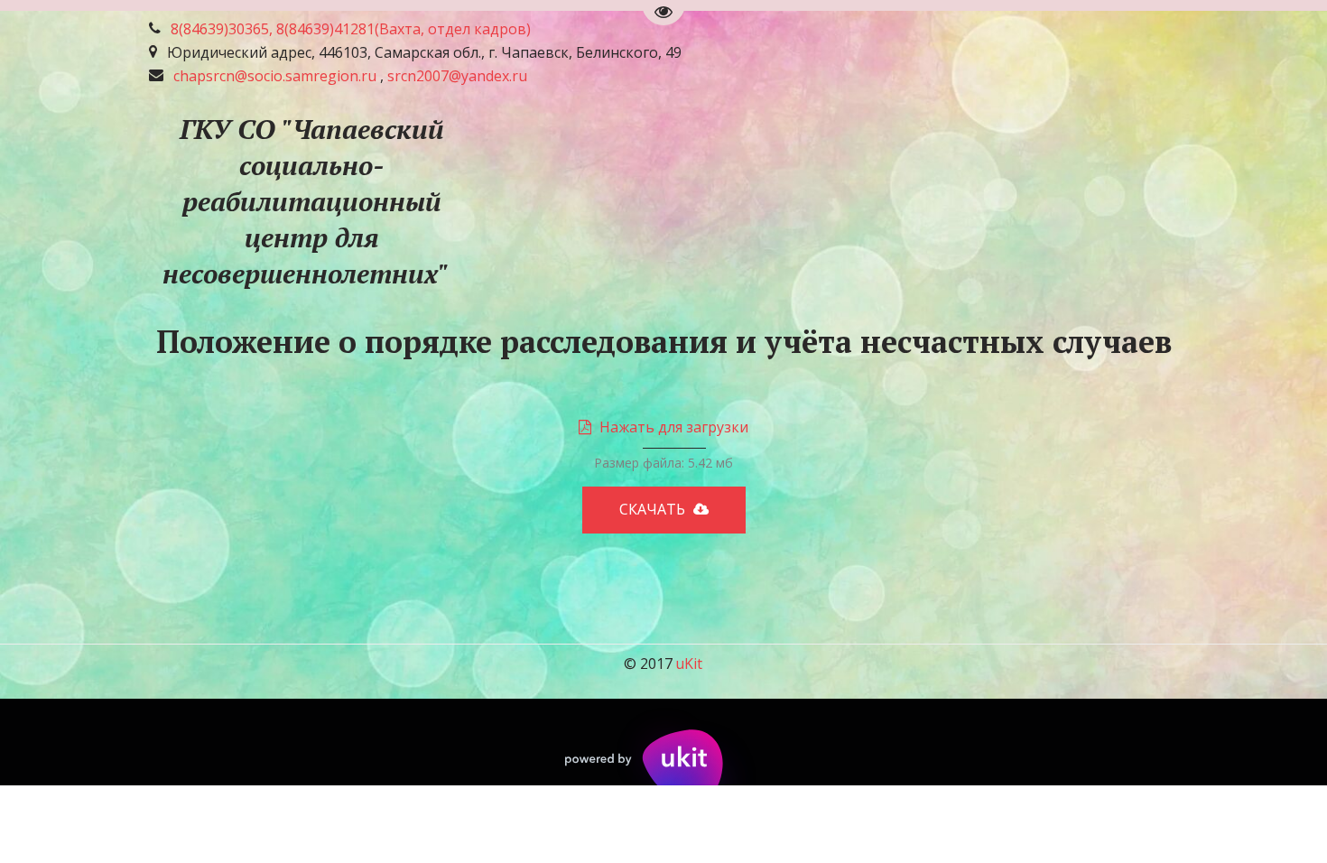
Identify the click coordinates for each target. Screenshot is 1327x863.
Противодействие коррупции (343, 200)
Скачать (654, 509)
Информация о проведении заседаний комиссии (920, 200)
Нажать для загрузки (673, 427)
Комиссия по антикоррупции (598, 200)
